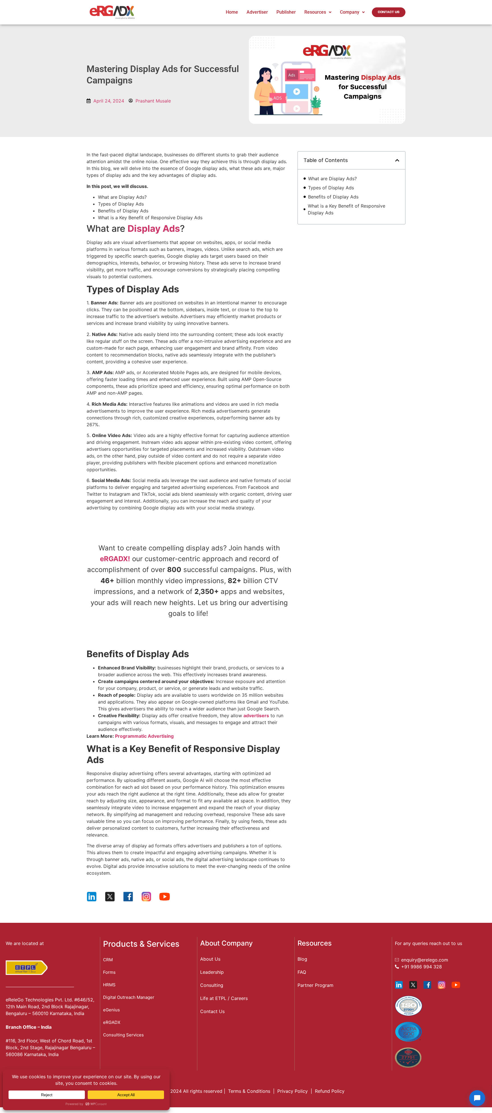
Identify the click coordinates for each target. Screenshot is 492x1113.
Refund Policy (330, 1091)
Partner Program (315, 985)
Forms (109, 972)
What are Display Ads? (333, 178)
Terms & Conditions (249, 1091)
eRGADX (111, 1022)
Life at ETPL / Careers (224, 998)
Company (349, 12)
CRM (108, 959)
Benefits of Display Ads (334, 197)
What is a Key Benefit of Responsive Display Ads (346, 209)
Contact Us (212, 1011)
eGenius (111, 1009)
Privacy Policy (292, 1091)
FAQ (302, 972)
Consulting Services (123, 1035)
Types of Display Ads (331, 187)
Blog (302, 959)
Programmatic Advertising (144, 736)
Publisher (286, 12)
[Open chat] (477, 1098)
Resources (315, 12)
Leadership (212, 972)
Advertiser (257, 12)
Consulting (211, 985)
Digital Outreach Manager (128, 997)
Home (232, 12)
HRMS (109, 984)
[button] (397, 160)
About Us (210, 959)
